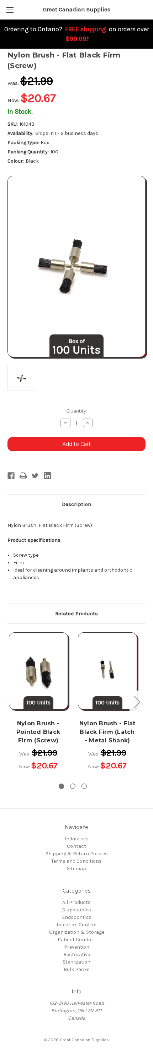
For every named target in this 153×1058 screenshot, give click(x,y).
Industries (77, 839)
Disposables (76, 910)
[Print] (23, 476)
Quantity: (76, 411)
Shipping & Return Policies (77, 854)
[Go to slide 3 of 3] (84, 786)
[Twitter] (35, 476)
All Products (76, 902)
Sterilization (76, 962)
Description (76, 504)
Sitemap (76, 869)
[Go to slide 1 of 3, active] (61, 786)
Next (137, 702)
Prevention (76, 947)
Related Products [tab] (76, 613)
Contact (76, 846)
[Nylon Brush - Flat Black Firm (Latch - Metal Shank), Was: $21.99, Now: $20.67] (107, 671)
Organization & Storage (76, 932)
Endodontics (76, 917)
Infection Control (76, 925)
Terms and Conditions (76, 861)
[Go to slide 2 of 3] (72, 786)
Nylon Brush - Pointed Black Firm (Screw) (38, 732)
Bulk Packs (77, 969)
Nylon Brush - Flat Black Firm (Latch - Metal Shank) (107, 732)
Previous (9, 702)
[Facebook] (11, 476)
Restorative (76, 954)
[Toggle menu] (10, 10)
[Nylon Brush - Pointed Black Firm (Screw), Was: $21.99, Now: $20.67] (38, 671)
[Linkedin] (47, 476)
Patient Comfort (76, 940)
